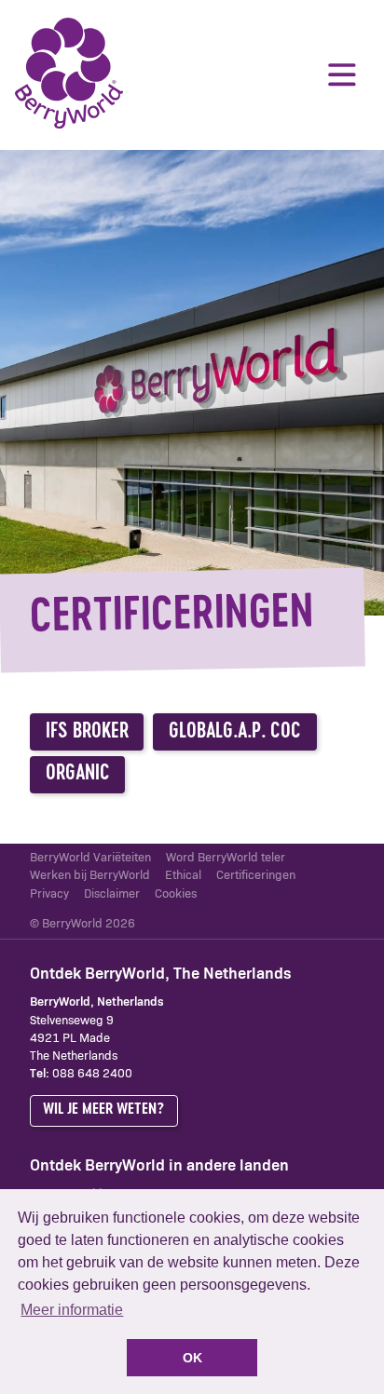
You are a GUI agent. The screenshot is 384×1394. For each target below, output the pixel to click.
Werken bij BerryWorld (90, 876)
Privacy (49, 894)
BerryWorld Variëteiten (90, 858)
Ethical (183, 876)
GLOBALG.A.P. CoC (235, 732)
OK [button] (192, 1357)
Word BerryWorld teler (225, 858)
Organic (78, 774)
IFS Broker (87, 732)
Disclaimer (112, 894)
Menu (342, 74)
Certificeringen (255, 876)
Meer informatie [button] (72, 1310)
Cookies (176, 894)
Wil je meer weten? (103, 1109)
